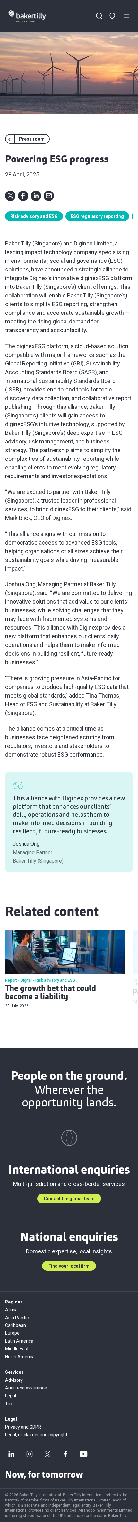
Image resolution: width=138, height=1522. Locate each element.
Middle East (17, 1348)
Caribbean (15, 1325)
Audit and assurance (26, 1387)
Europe (12, 1333)
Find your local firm (69, 1265)
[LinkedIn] (11, 1454)
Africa (11, 1309)
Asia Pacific (17, 1317)
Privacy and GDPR (23, 1427)
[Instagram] (29, 1454)
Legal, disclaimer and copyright (36, 1434)
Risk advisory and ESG (34, 216)
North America (20, 1356)
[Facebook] (65, 1454)
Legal (10, 1395)
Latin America (19, 1341)
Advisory (14, 1380)
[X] (47, 1454)
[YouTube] (83, 1454)
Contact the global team (69, 1198)
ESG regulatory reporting (97, 216)
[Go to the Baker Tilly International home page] (33, 16)
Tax (9, 1403)
